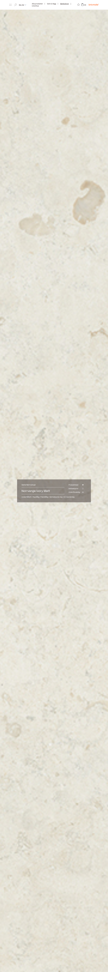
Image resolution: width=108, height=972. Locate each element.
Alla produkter (37, 4)
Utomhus (35, 6)
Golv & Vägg (51, 4)
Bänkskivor (64, 4)
